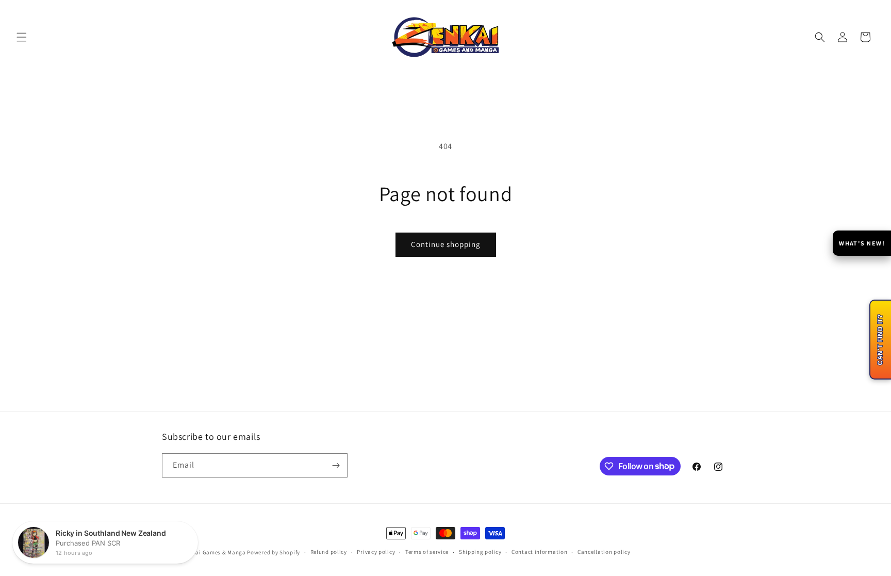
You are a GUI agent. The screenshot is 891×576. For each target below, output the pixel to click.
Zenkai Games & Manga (214, 552)
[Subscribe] (335, 465)
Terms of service (427, 551)
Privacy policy (376, 551)
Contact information (539, 551)
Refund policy (328, 551)
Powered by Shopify (273, 552)
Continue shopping (446, 244)
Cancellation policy (604, 551)
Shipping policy (480, 551)
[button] (21, 37)
